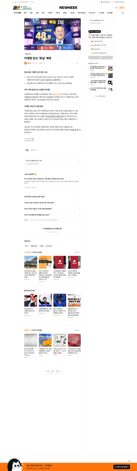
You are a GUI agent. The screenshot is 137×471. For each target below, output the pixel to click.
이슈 (71, 13)
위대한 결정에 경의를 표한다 (55, 116)
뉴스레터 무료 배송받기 (122, 467)
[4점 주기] (55, 232)
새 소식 (32, 2)
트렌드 (65, 13)
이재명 (41, 246)
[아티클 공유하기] (77, 63)
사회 (43, 13)
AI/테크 (50, 13)
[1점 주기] (48, 232)
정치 (25, 13)
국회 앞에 (50, 97)
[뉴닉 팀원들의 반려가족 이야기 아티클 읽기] (22, 7)
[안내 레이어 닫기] (129, 461)
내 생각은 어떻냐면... (31, 187)
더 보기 (77, 252)
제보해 (54, 220)
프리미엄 (16, 13)
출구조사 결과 (57, 94)
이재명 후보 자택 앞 (30, 97)
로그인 (121, 7)
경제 (31, 13)
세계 (37, 13)
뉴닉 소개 (14, 2)
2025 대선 (49, 246)
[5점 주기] (57, 232)
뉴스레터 (101, 13)
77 (49, 371)
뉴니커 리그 (92, 13)
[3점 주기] (52, 232)
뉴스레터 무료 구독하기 (24, 2)
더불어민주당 (33, 246)
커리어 (58, 13)
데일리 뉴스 (28, 54)
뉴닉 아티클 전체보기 (100, 96)
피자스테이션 (81, 13)
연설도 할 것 (74, 130)
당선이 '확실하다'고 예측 (48, 80)
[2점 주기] (50, 232)
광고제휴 (110, 13)
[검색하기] (116, 7)
